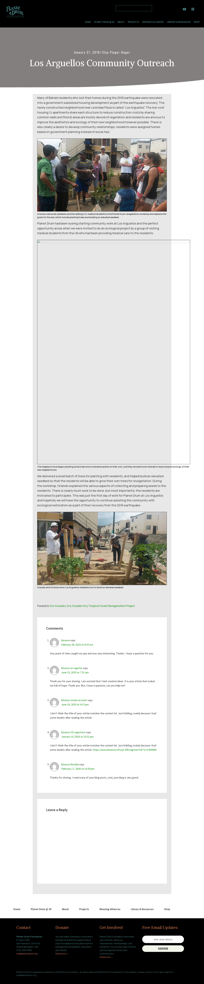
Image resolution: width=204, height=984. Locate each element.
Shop (197, 21)
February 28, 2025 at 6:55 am (77, 644)
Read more (61, 953)
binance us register (71, 668)
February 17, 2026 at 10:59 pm (78, 768)
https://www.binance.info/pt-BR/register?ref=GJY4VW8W (125, 749)
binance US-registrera (73, 732)
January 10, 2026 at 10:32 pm (77, 736)
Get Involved (111, 927)
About (121, 21)
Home (88, 21)
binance (65, 640)
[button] (156, 8)
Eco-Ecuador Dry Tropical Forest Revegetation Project (101, 606)
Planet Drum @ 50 (104, 21)
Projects (133, 21)
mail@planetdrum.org (26, 953)
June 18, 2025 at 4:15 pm (75, 704)
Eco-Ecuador (57, 606)
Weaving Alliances (153, 21)
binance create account (74, 700)
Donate (62, 927)
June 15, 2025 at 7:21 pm (75, 672)
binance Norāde (70, 764)
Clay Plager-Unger (116, 52)
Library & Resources (179, 21)
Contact (23, 927)
